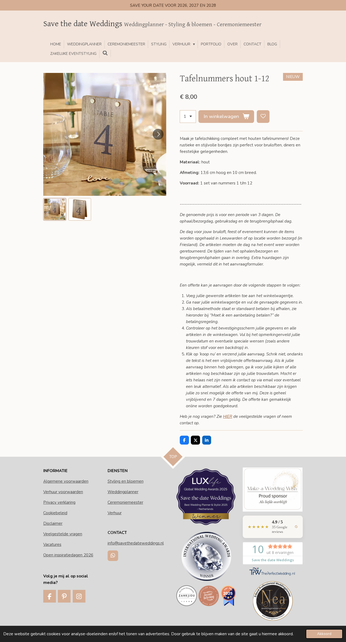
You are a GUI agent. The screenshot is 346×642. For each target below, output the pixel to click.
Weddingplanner (123, 492)
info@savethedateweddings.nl (136, 543)
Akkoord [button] (324, 633)
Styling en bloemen (126, 481)
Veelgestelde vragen (62, 534)
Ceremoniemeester (125, 502)
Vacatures (52, 544)
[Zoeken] (105, 53)
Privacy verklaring (59, 502)
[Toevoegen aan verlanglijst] (263, 116)
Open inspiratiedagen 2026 (68, 555)
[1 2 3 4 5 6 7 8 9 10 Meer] (188, 116)
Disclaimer (52, 523)
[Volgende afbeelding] (158, 134)
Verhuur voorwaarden (63, 492)
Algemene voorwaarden (65, 481)
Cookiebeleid (55, 513)
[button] (54, 209)
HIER (227, 416)
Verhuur (115, 513)
